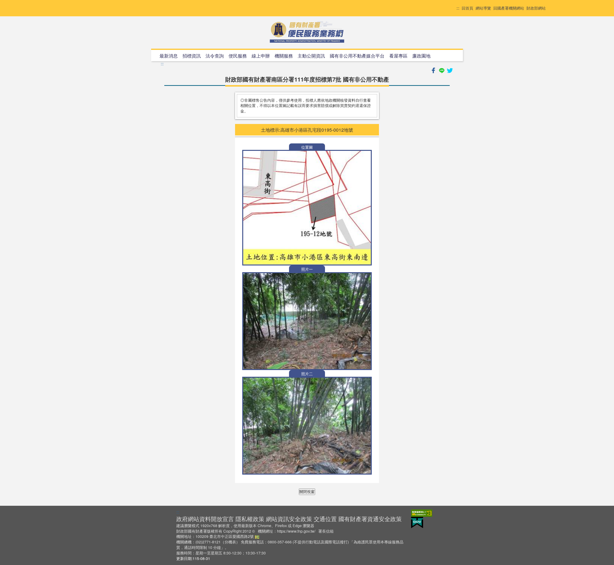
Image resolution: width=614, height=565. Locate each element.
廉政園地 (421, 55)
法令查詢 (215, 55)
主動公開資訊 (311, 55)
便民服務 (238, 55)
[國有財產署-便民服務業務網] (307, 32)
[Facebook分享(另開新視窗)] (434, 69)
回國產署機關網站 (508, 8)
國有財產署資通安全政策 (370, 518)
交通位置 (325, 518)
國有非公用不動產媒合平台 (357, 55)
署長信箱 (326, 531)
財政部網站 (536, 8)
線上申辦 (261, 55)
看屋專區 (398, 55)
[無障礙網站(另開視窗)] (421, 512)
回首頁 (467, 8)
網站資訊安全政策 (289, 518)
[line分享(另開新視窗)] (442, 69)
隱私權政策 (250, 518)
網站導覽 (483, 8)
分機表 (230, 542)
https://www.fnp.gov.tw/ (296, 531)
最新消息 (168, 55)
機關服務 (284, 55)
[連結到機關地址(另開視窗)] (257, 536)
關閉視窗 (307, 491)
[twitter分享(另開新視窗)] (449, 69)
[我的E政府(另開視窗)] (417, 522)
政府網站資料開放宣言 (205, 518)
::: (457, 8)
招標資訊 (192, 55)
